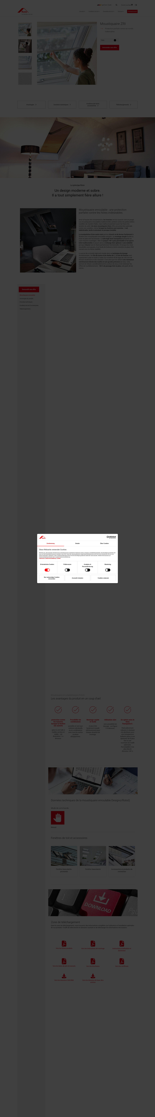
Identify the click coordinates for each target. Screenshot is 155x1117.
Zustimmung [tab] (51, 543)
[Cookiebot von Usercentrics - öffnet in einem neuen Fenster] (108, 537)
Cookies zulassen (103, 578)
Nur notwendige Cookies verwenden (51, 577)
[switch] (67, 570)
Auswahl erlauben (77, 578)
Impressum (42, 558)
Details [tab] (77, 543)
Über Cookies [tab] (104, 543)
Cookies (59, 558)
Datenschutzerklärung (50, 558)
